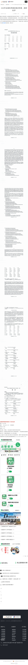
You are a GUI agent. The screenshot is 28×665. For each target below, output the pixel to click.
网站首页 (2, 4)
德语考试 (7, 4)
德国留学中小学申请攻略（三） (8, 536)
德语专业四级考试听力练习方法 (1, 594)
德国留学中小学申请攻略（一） (8, 529)
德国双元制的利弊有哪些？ (8, 584)
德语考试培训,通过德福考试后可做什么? (1, 601)
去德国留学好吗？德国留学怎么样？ (9, 526)
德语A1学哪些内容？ (6, 570)
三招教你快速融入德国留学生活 (9, 576)
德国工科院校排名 (6, 581)
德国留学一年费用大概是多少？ (8, 539)
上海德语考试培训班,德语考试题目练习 (1, 591)
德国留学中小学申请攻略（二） (8, 533)
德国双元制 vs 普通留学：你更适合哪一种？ (11, 579)
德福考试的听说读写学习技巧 (1, 598)
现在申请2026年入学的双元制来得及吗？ (11, 573)
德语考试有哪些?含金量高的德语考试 (1, 588)
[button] (26, 2)
